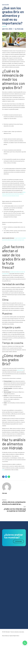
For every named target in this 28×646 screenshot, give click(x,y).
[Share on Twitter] (6, 477)
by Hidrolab (19, 29)
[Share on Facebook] (3, 477)
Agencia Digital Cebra (14, 635)
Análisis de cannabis (6, 589)
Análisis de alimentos (6, 585)
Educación (5, 4)
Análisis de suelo (5, 579)
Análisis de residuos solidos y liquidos (10, 592)
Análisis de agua (5, 575)
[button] (25, 643)
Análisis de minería (6, 582)
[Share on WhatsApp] (9, 477)
